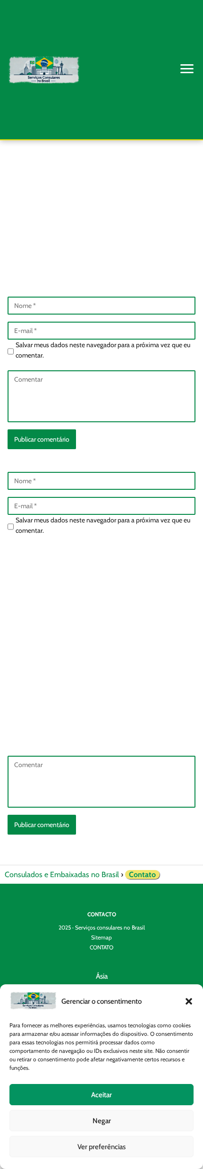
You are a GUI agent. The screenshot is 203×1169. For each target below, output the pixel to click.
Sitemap (101, 937)
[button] (189, 1001)
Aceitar (101, 1095)
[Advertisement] (101, 188)
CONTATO (101, 947)
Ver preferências (101, 1147)
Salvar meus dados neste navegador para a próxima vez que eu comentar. (103, 350)
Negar (102, 1121)
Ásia (102, 976)
